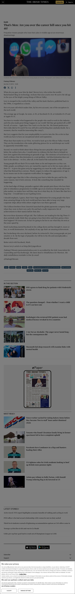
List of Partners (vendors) (8, 586)
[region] (37, 577)
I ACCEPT (9, 590)
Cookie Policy (22, 574)
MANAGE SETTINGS (26, 590)
